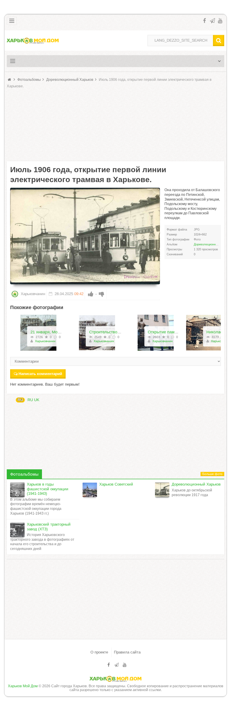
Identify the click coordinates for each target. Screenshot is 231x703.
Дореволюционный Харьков (196, 484)
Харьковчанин (32, 294)
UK (36, 400)
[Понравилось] (90, 294)
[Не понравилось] (101, 294)
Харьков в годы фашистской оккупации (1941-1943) (47, 489)
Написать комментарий (40, 374)
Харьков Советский (116, 484)
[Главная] (10, 79)
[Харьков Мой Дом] (33, 40)
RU (20, 400)
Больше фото (212, 474)
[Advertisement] (115, 125)
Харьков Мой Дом (23, 686)
